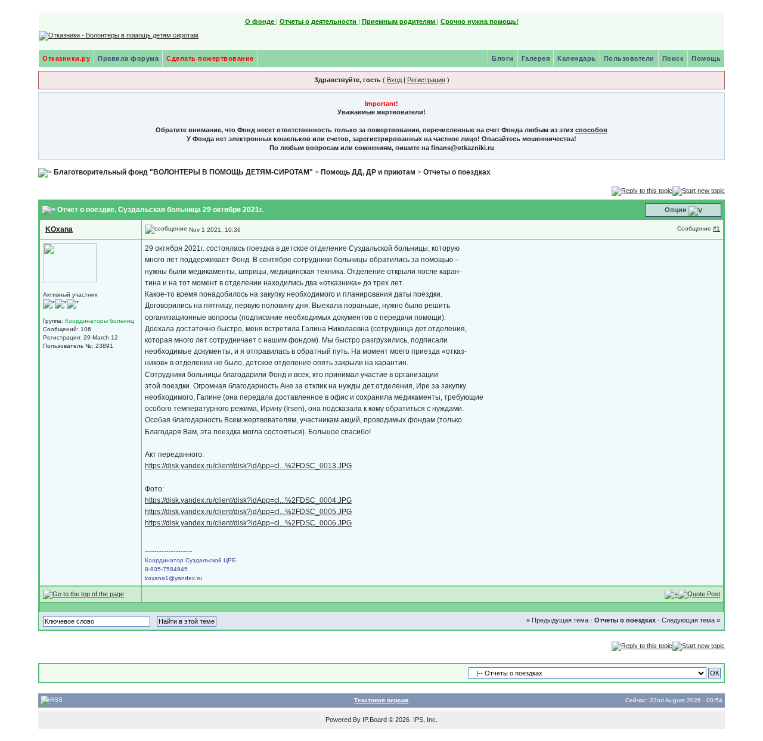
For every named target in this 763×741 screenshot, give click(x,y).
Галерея (536, 58)
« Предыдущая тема (557, 620)
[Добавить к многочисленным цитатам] (671, 593)
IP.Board (374, 719)
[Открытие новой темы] (698, 190)
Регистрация (426, 79)
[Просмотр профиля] (70, 262)
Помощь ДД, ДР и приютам (368, 172)
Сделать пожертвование (210, 58)
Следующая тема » (691, 620)
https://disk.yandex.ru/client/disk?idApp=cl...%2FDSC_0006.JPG (248, 523)
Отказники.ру (66, 58)
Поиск (673, 58)
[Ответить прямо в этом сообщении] (699, 593)
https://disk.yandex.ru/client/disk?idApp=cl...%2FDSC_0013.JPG (248, 466)
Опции (676, 209)
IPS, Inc (424, 719)
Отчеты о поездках (457, 172)
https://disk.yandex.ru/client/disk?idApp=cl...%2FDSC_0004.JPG (248, 500)
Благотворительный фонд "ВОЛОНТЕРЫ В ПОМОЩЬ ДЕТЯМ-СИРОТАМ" (183, 172)
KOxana (59, 229)
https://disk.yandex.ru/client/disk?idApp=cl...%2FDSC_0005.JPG (248, 512)
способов (591, 129)
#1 (716, 228)
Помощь (706, 58)
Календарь (576, 58)
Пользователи (629, 58)
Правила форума (128, 58)
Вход (394, 79)
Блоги (503, 58)
